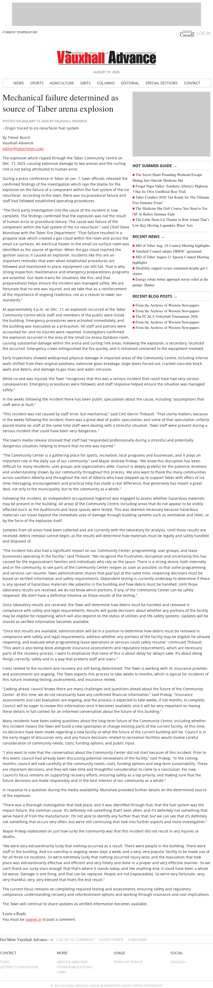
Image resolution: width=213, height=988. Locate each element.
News (19, 82)
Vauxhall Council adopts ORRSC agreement (169, 251)
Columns (106, 82)
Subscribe (137, 939)
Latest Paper (111, 939)
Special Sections (161, 82)
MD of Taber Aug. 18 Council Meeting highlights (173, 245)
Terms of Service (128, 961)
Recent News (148, 236)
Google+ (178, 961)
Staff (4, 961)
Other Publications (74, 967)
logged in (33, 919)
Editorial (130, 82)
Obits (85, 82)
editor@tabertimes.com (23, 148)
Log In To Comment (75, 939)
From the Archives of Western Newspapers (167, 305)
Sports (37, 82)
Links (61, 972)
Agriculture (62, 82)
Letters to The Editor (19, 967)
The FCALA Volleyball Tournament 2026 (167, 316)
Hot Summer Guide (154, 165)
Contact (192, 82)
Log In (203, 33)
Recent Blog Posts (155, 296)
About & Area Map (72, 961)
